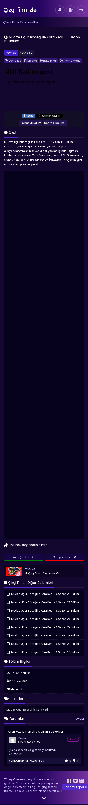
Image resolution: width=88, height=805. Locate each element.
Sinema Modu (71, 60)
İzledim (32, 60)
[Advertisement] (44, 355)
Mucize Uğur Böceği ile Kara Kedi (27, 709)
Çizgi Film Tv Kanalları (21, 22)
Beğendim (22, 557)
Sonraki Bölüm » (55, 123)
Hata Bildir (50, 60)
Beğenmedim (63, 557)
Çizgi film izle (20, 9)
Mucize (10, 566)
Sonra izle (14, 60)
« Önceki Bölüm (30, 123)
